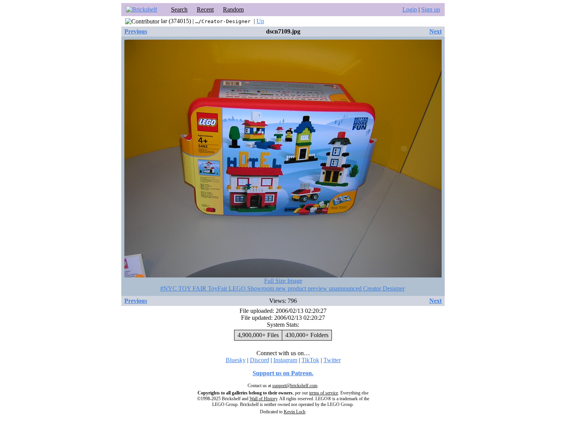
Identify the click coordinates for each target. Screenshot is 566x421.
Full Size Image (283, 280)
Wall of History (263, 398)
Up (260, 21)
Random (233, 9)
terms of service (323, 393)
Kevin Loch (294, 411)
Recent (205, 9)
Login (409, 9)
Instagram (285, 360)
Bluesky (236, 360)
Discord (259, 360)
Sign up (430, 9)
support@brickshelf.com (294, 385)
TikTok (310, 360)
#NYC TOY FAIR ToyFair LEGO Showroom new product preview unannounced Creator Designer (282, 288)
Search (179, 9)
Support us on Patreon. (283, 373)
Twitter (332, 360)
